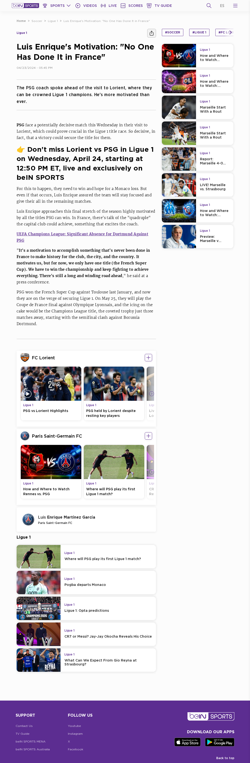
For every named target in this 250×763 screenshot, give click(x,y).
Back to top (225, 758)
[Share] (151, 33)
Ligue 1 (53, 20)
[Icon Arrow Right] (151, 393)
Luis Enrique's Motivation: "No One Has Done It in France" (106, 20)
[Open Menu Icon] (235, 6)
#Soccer (172, 32)
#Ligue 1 (199, 32)
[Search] (209, 6)
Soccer (36, 20)
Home (21, 20)
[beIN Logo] (25, 5)
